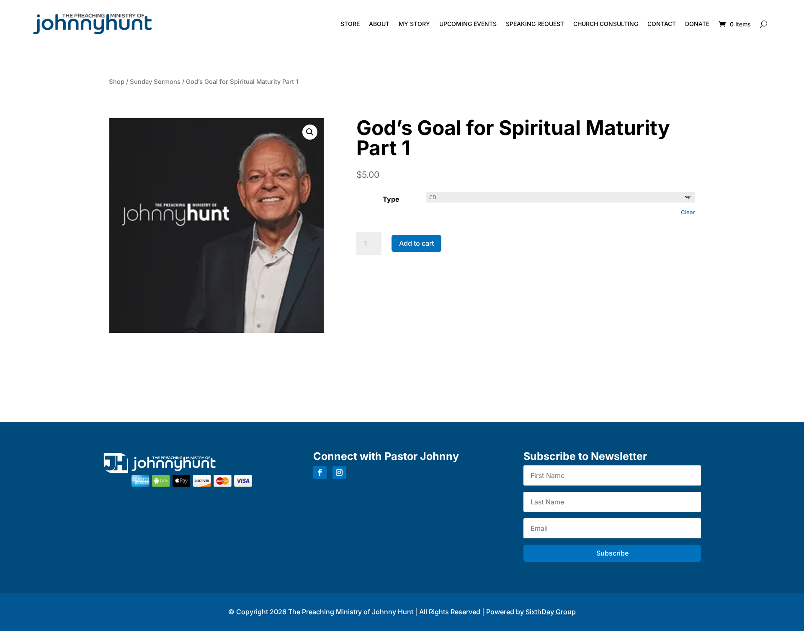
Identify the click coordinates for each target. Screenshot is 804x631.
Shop (116, 82)
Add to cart (416, 243)
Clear (688, 212)
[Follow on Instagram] (339, 472)
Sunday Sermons (155, 82)
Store (350, 23)
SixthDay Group (551, 612)
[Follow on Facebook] (320, 472)
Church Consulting (605, 23)
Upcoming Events (468, 23)
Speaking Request (535, 23)
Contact (661, 23)
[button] (309, 132)
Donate (697, 23)
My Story (414, 23)
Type (391, 199)
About (379, 23)
